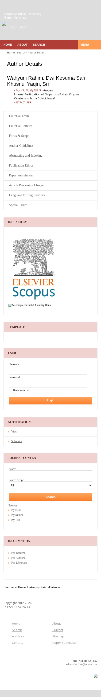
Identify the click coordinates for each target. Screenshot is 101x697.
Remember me (21, 390)
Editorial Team (19, 116)
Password (14, 377)
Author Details (37, 52)
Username (14, 364)
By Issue (16, 510)
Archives (18, 636)
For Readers (18, 552)
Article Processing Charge (26, 185)
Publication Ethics (21, 165)
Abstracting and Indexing (26, 155)
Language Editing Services (27, 195)
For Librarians (19, 562)
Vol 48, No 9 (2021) (28, 90)
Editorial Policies (20, 126)
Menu (85, 44)
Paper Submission (21, 175)
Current (57, 630)
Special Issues (18, 205)
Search (39, 44)
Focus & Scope (19, 136)
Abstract (19, 102)
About (22, 44)
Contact (17, 642)
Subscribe (16, 441)
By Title (15, 519)
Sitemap (58, 636)
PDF (29, 102)
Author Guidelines (21, 145)
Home (8, 44)
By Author (17, 515)
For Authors (18, 557)
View (14, 431)
